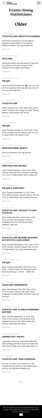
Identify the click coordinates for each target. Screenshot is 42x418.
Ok (21, 414)
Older (20, 381)
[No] (39, 412)
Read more (6, 49)
